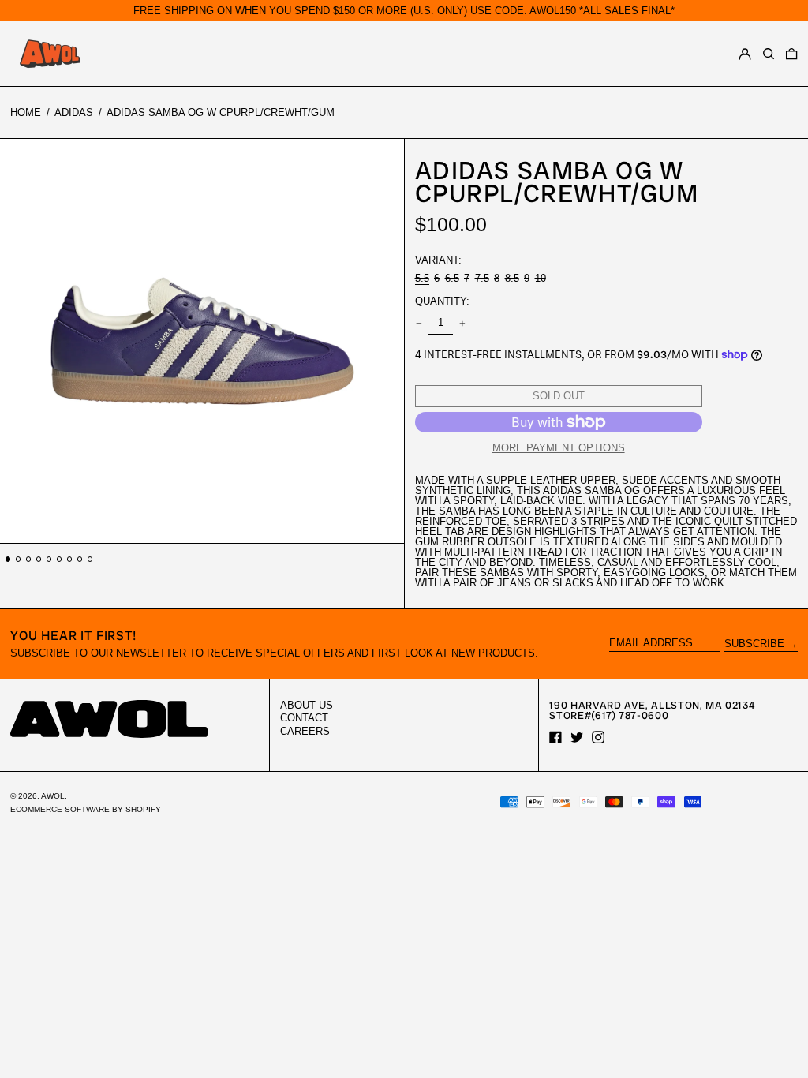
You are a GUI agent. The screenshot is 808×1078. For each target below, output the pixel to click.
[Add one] (462, 323)
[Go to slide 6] (59, 559)
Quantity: (442, 301)
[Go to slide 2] (18, 559)
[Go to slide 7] (70, 559)
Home (25, 112)
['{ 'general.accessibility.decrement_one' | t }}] (419, 323)
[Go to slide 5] (49, 559)
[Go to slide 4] (39, 559)
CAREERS (305, 731)
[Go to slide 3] (29, 559)
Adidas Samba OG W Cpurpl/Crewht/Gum (221, 112)
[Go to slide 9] (90, 559)
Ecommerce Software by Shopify (85, 809)
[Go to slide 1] (8, 559)
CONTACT (304, 718)
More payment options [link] (558, 448)
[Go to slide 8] (80, 559)
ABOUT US (306, 705)
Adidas (73, 112)
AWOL (53, 796)
